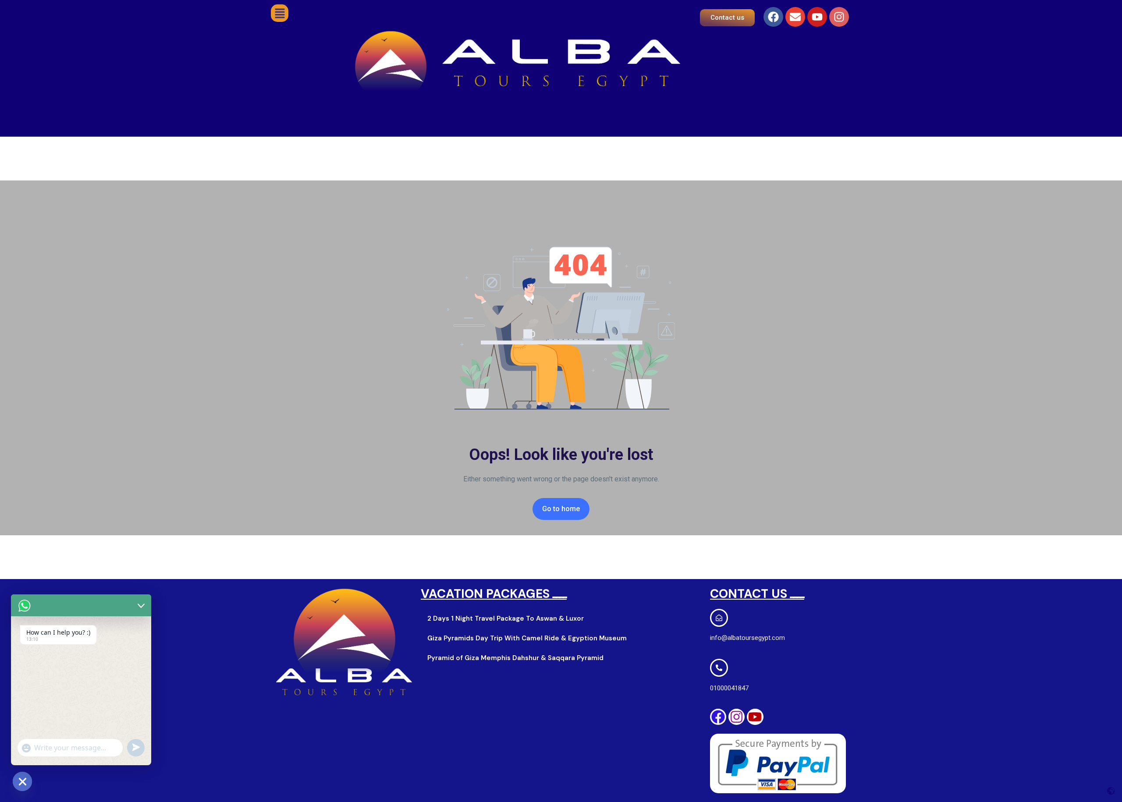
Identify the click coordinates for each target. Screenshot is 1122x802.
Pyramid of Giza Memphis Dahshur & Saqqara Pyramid (515, 658)
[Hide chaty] (22, 781)
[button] (280, 13)
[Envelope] (795, 17)
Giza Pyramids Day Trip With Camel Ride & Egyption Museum (527, 638)
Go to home (561, 509)
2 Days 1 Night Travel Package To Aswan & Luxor (505, 618)
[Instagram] (839, 17)
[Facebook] (773, 17)
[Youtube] (817, 17)
